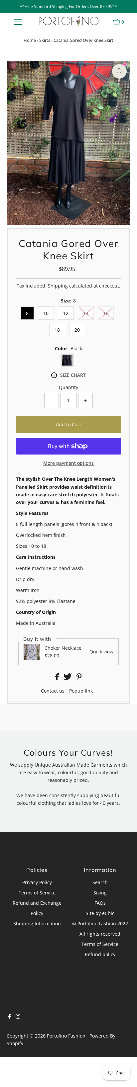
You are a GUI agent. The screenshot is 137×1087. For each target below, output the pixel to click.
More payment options (68, 463)
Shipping (58, 286)
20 (77, 330)
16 (105, 313)
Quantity (68, 387)
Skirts (44, 40)
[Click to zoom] (119, 71)
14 (85, 313)
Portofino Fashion (66, 1036)
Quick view (101, 651)
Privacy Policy (37, 882)
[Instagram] (18, 1017)
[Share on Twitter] (68, 678)
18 (57, 330)
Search (100, 882)
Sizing (100, 892)
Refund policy (100, 954)
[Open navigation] (18, 21)
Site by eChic (100, 913)
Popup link (81, 691)
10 (46, 313)
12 (65, 313)
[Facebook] (10, 1017)
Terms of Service (37, 892)
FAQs (100, 903)
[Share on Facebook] (57, 678)
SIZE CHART (73, 375)
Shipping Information (37, 923)
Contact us (53, 691)
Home (30, 40)
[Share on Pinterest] (79, 678)
